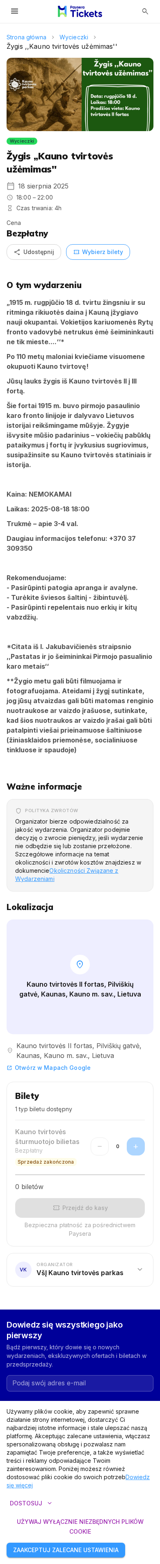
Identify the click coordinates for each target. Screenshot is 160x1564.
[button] (80, 1270)
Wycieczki (73, 37)
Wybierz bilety (98, 252)
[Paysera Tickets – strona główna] (80, 11)
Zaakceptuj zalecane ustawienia (66, 1549)
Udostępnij (34, 252)
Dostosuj (32, 1503)
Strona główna (26, 37)
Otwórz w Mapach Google (49, 1067)
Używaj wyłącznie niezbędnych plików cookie (80, 1526)
